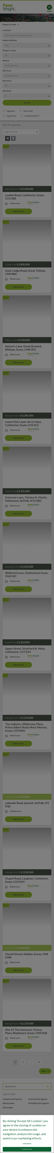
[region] (27, 1134)
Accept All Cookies (27, 1149)
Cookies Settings (27, 1143)
